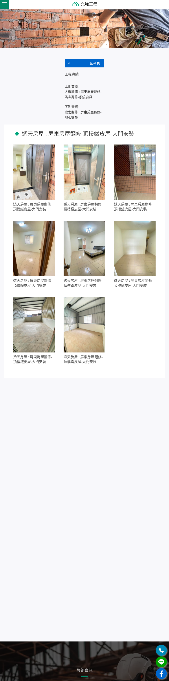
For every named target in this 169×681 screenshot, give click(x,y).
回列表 (95, 63)
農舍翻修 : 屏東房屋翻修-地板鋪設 (83, 111)
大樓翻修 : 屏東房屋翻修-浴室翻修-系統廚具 (83, 91)
